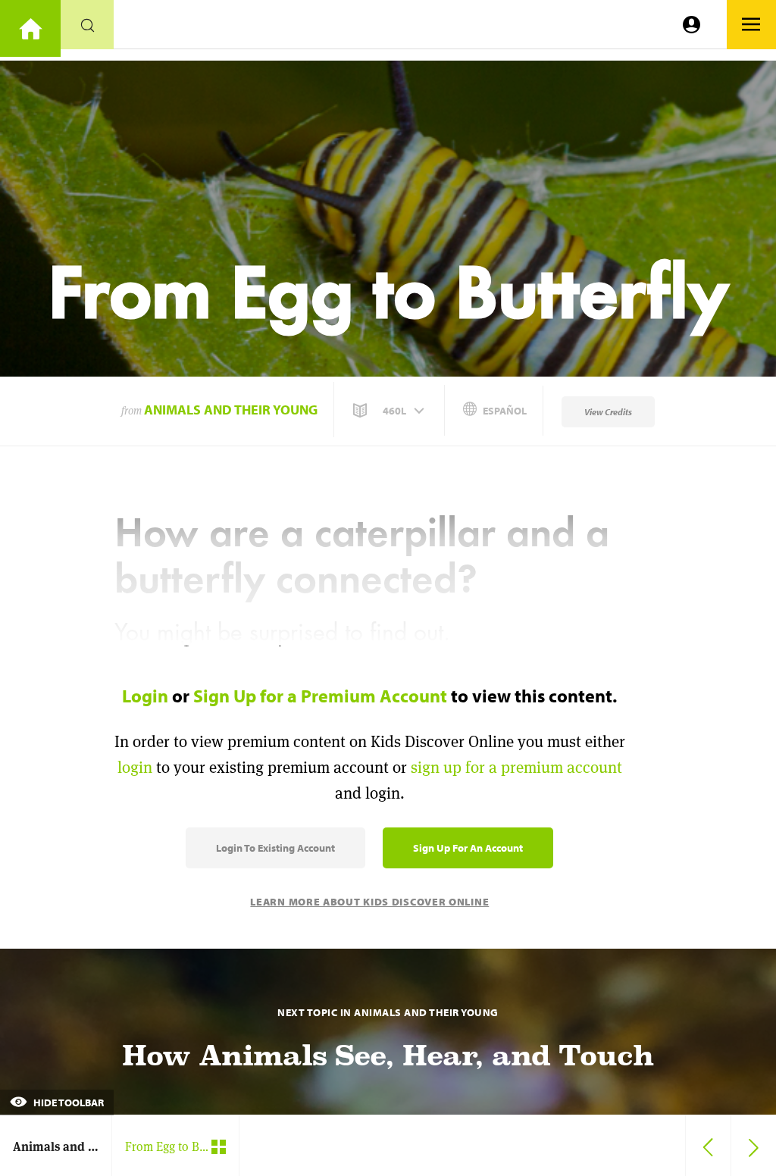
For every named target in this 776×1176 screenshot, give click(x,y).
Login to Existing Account (275, 848)
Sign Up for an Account (468, 848)
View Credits (608, 412)
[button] (390, 411)
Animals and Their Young (231, 409)
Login (145, 695)
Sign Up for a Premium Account (320, 695)
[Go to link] (30, 28)
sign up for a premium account (516, 767)
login (134, 767)
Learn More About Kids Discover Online (369, 902)
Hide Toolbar (67, 1102)
